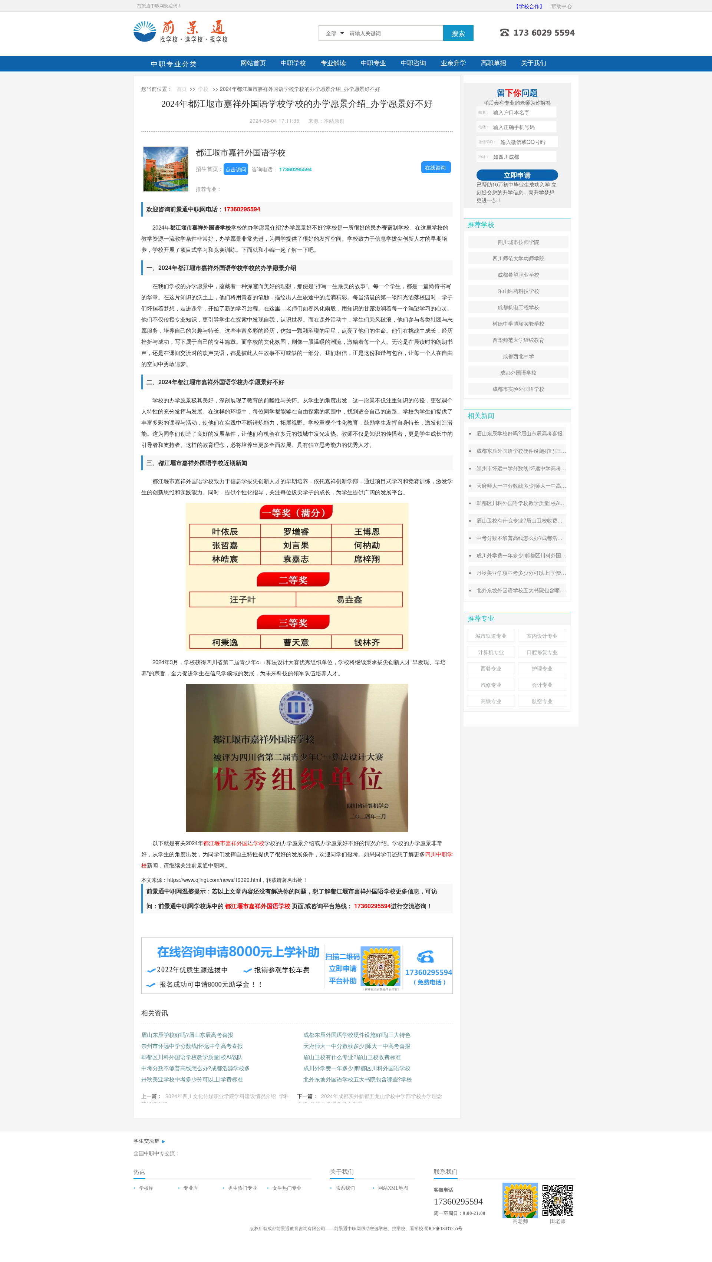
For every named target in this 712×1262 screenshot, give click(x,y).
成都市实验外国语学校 (518, 388)
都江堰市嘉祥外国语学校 (241, 152)
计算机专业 (491, 652)
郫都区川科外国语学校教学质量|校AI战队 (192, 1057)
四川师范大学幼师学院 (518, 258)
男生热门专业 (242, 1188)
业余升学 (453, 63)
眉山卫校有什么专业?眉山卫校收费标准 (352, 1057)
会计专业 (542, 684)
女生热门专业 (287, 1188)
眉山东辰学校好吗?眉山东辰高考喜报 (187, 1034)
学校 (203, 88)
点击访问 (235, 169)
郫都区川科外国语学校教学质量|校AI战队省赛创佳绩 (537, 503)
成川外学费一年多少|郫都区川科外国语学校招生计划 (537, 555)
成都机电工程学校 (518, 307)
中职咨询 (413, 63)
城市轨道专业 (491, 635)
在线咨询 (435, 167)
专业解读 (333, 63)
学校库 (146, 1188)
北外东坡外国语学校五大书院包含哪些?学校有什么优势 (540, 590)
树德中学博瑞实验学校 (518, 323)
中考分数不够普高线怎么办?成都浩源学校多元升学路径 (540, 537)
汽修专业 (491, 684)
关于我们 (533, 63)
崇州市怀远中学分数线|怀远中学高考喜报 (192, 1046)
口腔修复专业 (542, 652)
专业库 (191, 1188)
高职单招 (493, 63)
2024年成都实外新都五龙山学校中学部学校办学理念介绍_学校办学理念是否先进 (369, 1099)
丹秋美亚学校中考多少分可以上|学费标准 (192, 1079)
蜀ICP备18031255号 (443, 1228)
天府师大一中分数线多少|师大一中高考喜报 (357, 1046)
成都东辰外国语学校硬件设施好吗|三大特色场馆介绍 (537, 450)
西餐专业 (491, 668)
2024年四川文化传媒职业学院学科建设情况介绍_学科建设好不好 (215, 1099)
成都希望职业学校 (518, 274)
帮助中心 (561, 6)
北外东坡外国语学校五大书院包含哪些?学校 (357, 1079)
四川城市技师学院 (518, 242)
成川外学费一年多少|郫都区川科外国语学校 (357, 1068)
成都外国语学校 (518, 372)
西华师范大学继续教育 (518, 339)
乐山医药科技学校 (518, 290)
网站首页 (253, 63)
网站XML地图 (393, 1188)
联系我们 (345, 1188)
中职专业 (373, 63)
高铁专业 (491, 701)
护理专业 (542, 668)
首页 (182, 88)
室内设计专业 (542, 635)
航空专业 (542, 701)
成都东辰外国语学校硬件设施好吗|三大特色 (357, 1034)
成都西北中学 (518, 356)
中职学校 (293, 63)
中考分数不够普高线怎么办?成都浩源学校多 (195, 1068)
